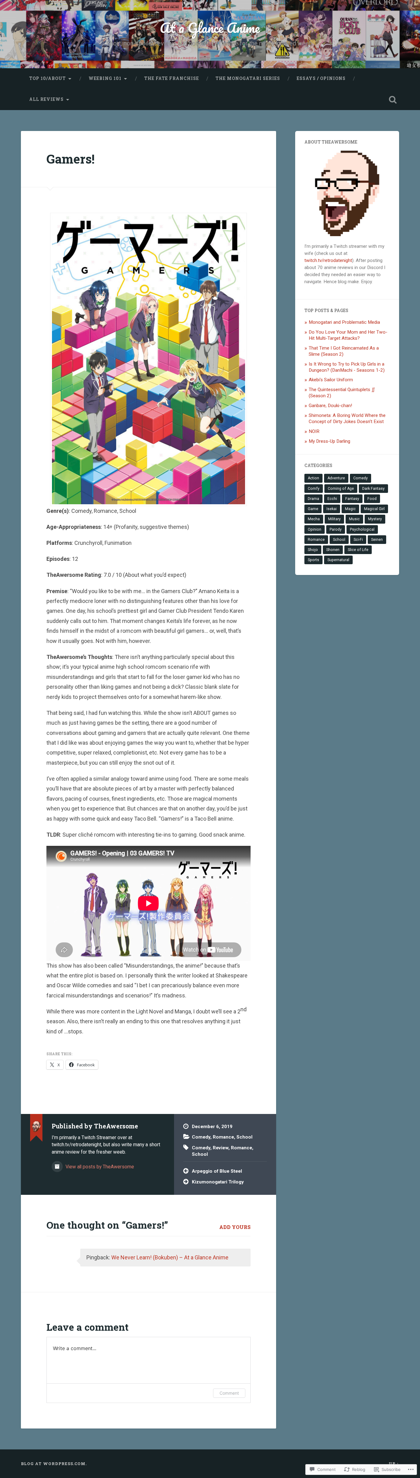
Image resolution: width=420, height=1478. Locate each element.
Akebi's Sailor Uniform (331, 379)
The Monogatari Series (248, 78)
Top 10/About (47, 78)
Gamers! (70, 159)
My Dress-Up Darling (329, 441)
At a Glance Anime (210, 27)
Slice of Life (358, 550)
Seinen (377, 539)
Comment (229, 1393)
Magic (350, 509)
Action (313, 478)
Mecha (314, 519)
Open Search (393, 99)
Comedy (201, 1137)
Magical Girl (374, 509)
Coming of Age (341, 488)
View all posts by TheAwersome (99, 1167)
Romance (223, 1137)
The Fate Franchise (171, 78)
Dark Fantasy (373, 488)
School (244, 1137)
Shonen (332, 550)
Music (354, 519)
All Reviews (46, 99)
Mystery (375, 519)
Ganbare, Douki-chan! (330, 405)
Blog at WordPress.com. (54, 1463)
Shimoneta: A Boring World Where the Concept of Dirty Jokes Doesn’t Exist (347, 418)
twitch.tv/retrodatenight (328, 260)
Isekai (332, 509)
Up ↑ (394, 1463)
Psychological (362, 529)
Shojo (313, 550)
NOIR (314, 431)
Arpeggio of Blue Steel (217, 1171)
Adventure (336, 478)
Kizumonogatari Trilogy (218, 1182)
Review (220, 1148)
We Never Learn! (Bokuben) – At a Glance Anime (169, 1257)
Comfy (313, 488)
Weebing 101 (105, 78)
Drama (313, 499)
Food (372, 499)
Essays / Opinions (321, 78)
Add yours (235, 1227)
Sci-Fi (358, 539)
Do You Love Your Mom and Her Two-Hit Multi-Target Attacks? (348, 335)
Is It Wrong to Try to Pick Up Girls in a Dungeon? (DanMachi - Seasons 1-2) (347, 367)
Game (313, 509)
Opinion (314, 529)
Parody (336, 529)
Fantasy (352, 499)
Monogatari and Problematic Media (344, 322)
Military (334, 519)
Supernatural (338, 560)
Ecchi (332, 499)
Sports (313, 560)
